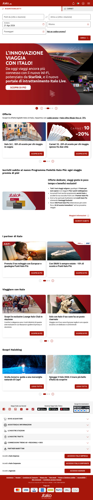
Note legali (52, 477)
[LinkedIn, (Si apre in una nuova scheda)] (15, 409)
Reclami (18, 477)
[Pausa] (36, 108)
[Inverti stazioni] (46, 17)
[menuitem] (73, 3)
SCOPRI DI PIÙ (37, 154)
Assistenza (9, 477)
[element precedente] (40, 161)
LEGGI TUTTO (37, 387)
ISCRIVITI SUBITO (83, 221)
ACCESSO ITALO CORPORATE (78, 463)
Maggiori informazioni (80, 216)
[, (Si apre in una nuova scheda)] (9, 409)
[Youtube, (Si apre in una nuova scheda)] (27, 409)
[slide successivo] (56, 108)
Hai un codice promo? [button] (56, 31)
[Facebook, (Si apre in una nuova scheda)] (3, 409)
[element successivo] (52, 161)
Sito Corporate (36, 480)
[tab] (31, 8)
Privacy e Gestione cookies (66, 477)
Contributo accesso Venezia (52, 480)
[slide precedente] (41, 108)
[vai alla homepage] (7, 3)
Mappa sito (43, 477)
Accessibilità (81, 477)
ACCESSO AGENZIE (80, 471)
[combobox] (23, 25)
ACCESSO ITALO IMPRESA (79, 456)
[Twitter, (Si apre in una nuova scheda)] (21, 409)
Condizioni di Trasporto (30, 477)
